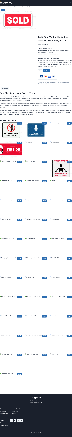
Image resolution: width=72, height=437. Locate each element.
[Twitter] (15, 420)
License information (16, 409)
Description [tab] (5, 88)
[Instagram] (18, 420)
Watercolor (67, 82)
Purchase (46, 70)
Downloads (3, 423)
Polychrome (62, 82)
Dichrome (52, 82)
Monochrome (56, 82)
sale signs (42, 83)
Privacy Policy (4, 413)
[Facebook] (11, 420)
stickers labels (48, 83)
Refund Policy (14, 411)
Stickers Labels (46, 82)
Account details (4, 425)
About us (2, 409)
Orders (2, 420)
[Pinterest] (21, 420)
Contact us (3, 411)
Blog (12, 416)
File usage (13, 413)
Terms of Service (4, 416)
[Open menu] (70, 3)
